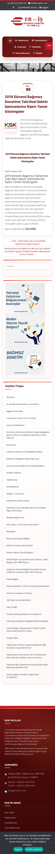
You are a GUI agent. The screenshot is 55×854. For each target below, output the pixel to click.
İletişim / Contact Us (15, 493)
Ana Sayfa (9, 812)
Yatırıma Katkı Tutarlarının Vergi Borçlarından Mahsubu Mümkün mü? (27, 666)
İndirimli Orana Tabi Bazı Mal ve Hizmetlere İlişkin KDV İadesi (26, 509)
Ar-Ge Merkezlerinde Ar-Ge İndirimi (22, 404)
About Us (10, 397)
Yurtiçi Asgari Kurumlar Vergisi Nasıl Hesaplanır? (22, 676)
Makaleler (11, 531)
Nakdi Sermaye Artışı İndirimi (19, 545)
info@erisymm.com (39, 3)
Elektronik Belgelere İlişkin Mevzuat (22, 458)
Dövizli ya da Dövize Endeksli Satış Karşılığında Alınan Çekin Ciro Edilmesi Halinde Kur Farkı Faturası (27, 435)
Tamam (18, 849)
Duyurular (11, 444)
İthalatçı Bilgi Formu (15, 517)
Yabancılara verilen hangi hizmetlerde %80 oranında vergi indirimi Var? (26, 646)
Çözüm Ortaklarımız (15, 425)
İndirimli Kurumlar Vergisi (17, 500)
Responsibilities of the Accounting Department (27, 586)
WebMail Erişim (29, 7)
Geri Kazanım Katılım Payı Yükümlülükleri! (25, 465)
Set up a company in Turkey (19, 593)
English (44, 7)
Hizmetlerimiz (12, 486)
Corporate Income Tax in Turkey (21, 418)
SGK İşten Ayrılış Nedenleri (18, 600)
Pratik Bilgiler (12, 579)
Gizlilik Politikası (13, 472)
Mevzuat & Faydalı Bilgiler (18, 538)
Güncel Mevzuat (12, 827)
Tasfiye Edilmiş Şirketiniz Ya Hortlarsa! (23, 614)
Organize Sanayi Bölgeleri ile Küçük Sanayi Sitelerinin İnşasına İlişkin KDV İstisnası (26, 571)
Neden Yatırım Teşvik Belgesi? (20, 552)
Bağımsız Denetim (14, 411)
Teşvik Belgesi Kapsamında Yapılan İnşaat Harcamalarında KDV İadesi (25, 629)
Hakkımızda (11, 479)
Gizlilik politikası (34, 849)
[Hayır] (51, 842)
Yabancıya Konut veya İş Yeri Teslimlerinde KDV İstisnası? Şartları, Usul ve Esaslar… (26, 656)
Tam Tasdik (11, 607)
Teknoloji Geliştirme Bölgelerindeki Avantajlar (27, 621)
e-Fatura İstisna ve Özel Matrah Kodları (24, 451)
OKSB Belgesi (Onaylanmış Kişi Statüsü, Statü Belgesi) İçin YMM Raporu (27, 561)
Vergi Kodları (12, 638)
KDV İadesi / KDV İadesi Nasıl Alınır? (22, 524)
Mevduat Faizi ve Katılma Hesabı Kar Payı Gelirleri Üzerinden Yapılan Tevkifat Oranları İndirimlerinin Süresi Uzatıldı (27, 251)
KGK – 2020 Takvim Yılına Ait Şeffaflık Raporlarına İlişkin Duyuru (28, 242)
